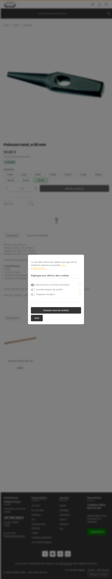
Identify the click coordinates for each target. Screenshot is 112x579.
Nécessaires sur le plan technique (52, 284)
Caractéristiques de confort (49, 289)
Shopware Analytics (45, 294)
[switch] (33, 290)
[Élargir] (80, 284)
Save (37, 318)
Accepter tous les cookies (56, 310)
